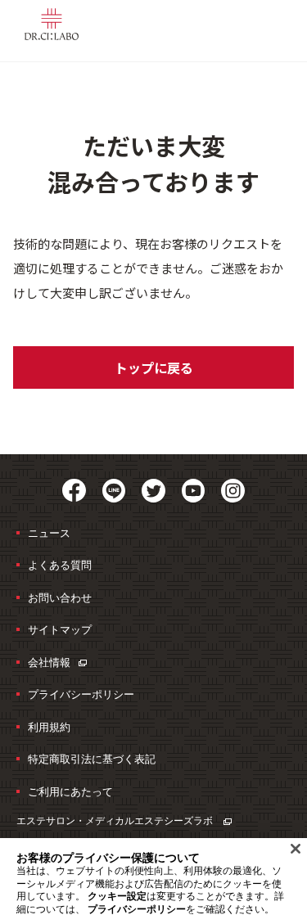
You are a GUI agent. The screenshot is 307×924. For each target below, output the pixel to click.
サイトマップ (60, 629)
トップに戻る (154, 367)
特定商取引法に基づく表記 (92, 758)
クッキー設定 (117, 896)
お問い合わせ (60, 597)
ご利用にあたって (70, 791)
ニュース (49, 532)
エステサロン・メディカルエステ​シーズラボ (115, 820)
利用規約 (49, 726)
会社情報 (49, 662)
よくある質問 (60, 564)
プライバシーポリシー (81, 694)
